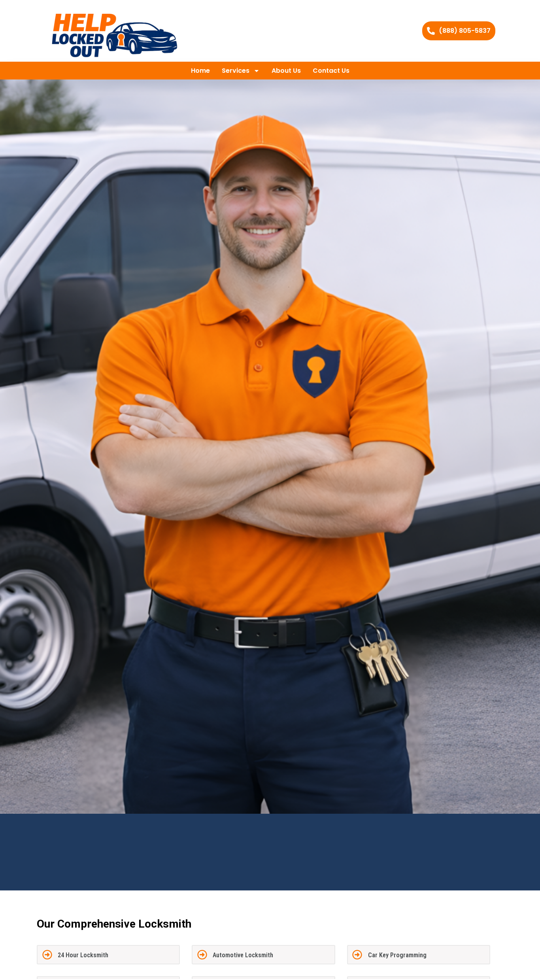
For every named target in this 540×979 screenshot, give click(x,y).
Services (235, 70)
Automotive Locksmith (243, 955)
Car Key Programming (397, 955)
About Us (286, 70)
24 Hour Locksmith (83, 955)
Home (200, 70)
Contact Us (331, 70)
